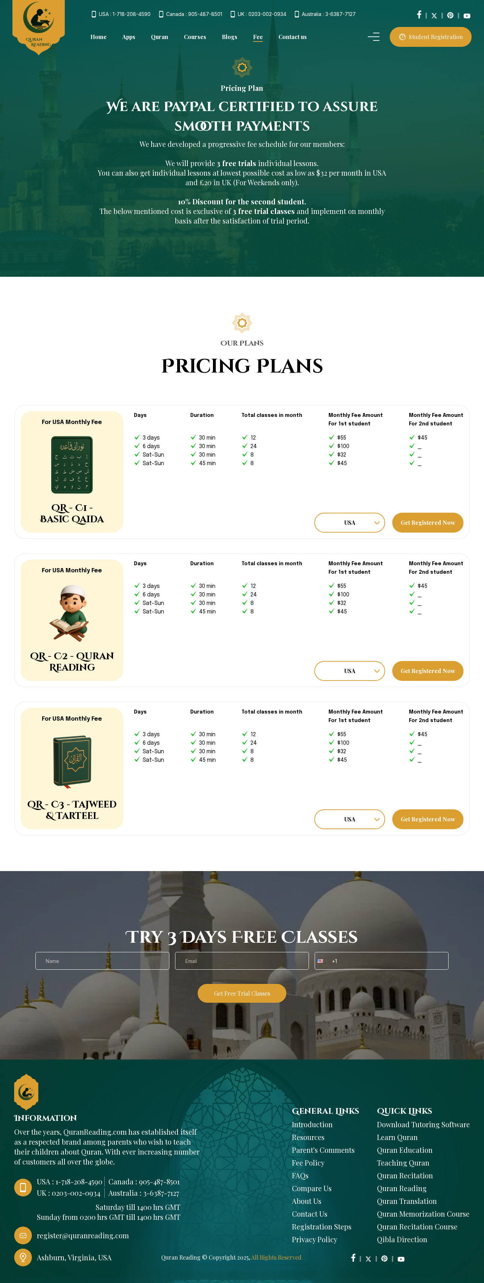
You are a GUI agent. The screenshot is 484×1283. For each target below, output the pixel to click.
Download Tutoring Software (423, 1124)
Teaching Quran (403, 1162)
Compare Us (312, 1188)
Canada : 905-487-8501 (194, 14)
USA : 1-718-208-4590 (125, 14)
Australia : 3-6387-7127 (329, 14)
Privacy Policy (314, 1239)
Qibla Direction (402, 1239)
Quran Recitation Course (417, 1226)
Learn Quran (397, 1137)
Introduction (312, 1124)
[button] (321, 961)
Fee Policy (308, 1162)
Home (98, 36)
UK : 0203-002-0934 (262, 14)
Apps (128, 36)
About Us (306, 1201)
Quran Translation (407, 1201)
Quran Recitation (405, 1175)
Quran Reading (402, 1188)
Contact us (292, 36)
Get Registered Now (428, 522)
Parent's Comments (323, 1150)
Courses (195, 36)
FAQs (300, 1175)
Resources (308, 1137)
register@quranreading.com (83, 1235)
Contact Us (309, 1213)
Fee (258, 36)
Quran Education (405, 1150)
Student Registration (436, 36)
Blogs (229, 36)
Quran (159, 36)
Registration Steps (321, 1226)
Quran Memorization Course (423, 1213)
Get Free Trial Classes (242, 993)
